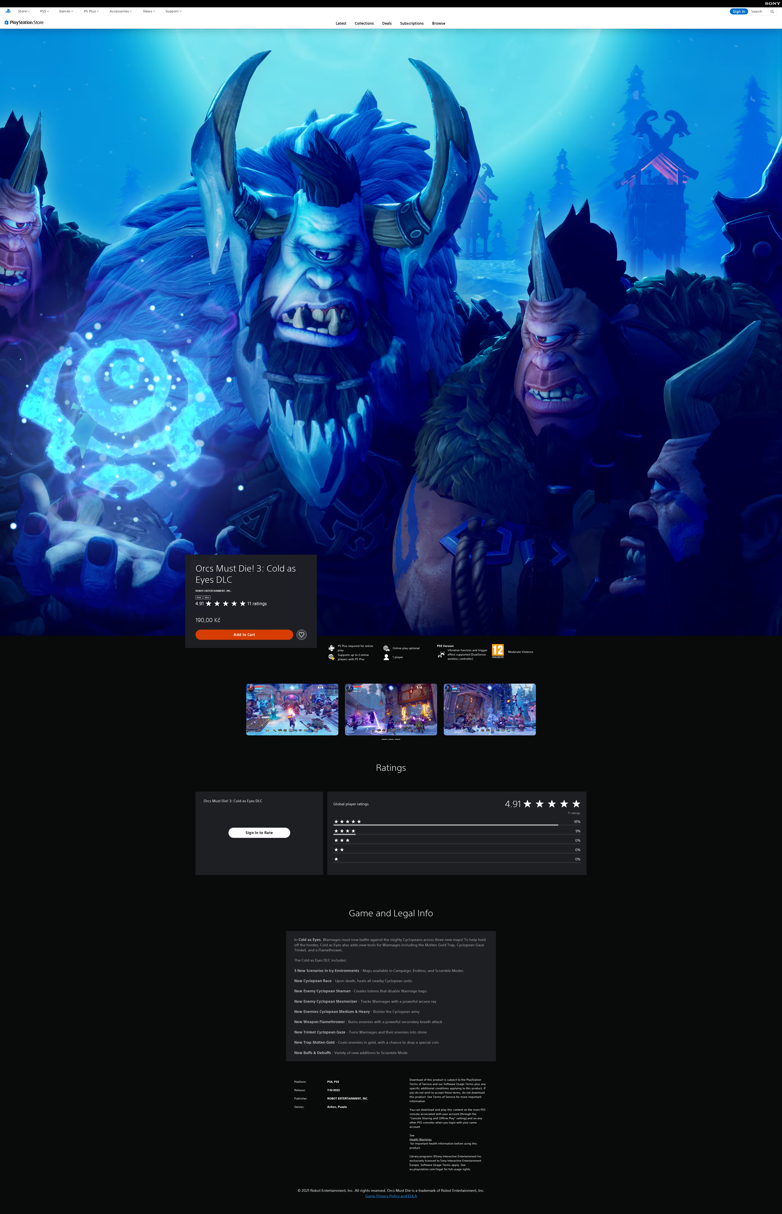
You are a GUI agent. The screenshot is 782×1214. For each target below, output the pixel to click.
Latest (341, 23)
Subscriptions (412, 23)
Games (64, 11)
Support (172, 11)
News (147, 11)
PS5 (43, 11)
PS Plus (90, 11)
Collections (364, 23)
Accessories (119, 11)
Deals (387, 23)
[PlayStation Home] (8, 11)
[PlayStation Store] (25, 22)
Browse (438, 23)
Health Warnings (421, 1139)
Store (22, 11)
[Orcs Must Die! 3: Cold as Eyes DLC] (292, 710)
